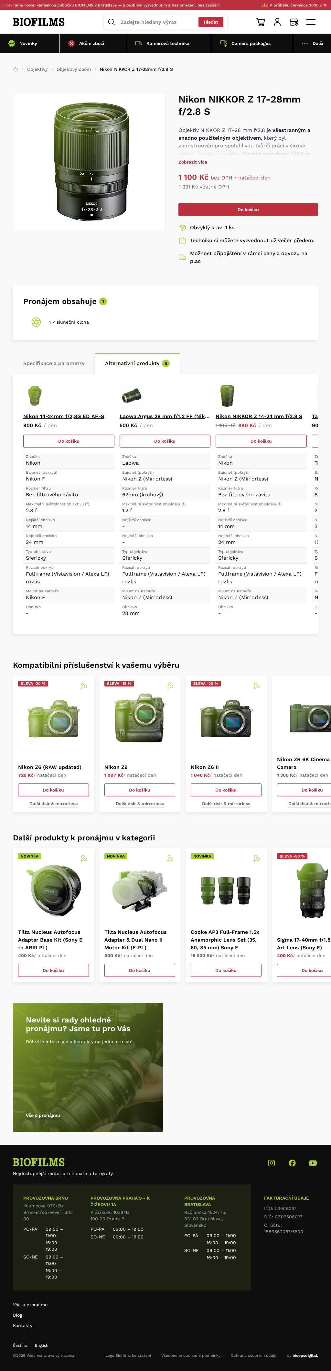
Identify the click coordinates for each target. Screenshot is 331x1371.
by (302, 1355)
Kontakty (22, 1325)
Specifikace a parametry (53, 363)
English (41, 1345)
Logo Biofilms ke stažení (128, 1355)
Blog (17, 1315)
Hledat (211, 22)
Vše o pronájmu (43, 1115)
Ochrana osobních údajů (253, 1355)
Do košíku (248, 209)
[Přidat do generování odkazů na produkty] (84, 686)
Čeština (20, 1345)
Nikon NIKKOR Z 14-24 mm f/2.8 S (259, 416)
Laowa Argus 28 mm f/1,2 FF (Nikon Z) (165, 416)
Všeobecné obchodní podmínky (190, 1355)
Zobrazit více (192, 162)
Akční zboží (91, 43)
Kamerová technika (167, 43)
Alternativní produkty (136, 363)
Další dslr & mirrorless (53, 803)
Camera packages (251, 43)
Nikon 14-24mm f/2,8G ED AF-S (63, 416)
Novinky (28, 43)
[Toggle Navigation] (311, 22)
